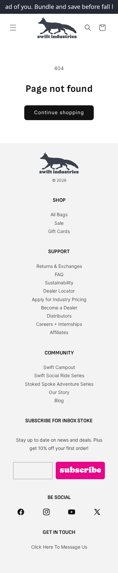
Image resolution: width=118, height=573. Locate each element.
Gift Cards (59, 231)
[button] (13, 27)
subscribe (80, 471)
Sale (59, 223)
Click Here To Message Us (59, 547)
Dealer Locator (59, 291)
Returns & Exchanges (59, 266)
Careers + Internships (59, 324)
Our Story (59, 392)
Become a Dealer (59, 307)
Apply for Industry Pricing (59, 299)
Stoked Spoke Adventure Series (59, 384)
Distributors (59, 316)
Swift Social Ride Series (59, 375)
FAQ (59, 274)
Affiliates (59, 332)
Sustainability (59, 282)
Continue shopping (59, 112)
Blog (59, 400)
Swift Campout (59, 367)
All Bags (59, 214)
